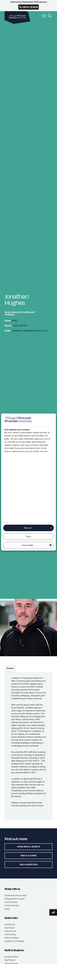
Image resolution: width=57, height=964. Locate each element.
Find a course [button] (28, 855)
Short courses (11, 902)
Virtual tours (10, 931)
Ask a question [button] (28, 864)
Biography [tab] (10, 668)
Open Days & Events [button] (28, 846)
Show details (27, 545)
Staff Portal (10, 960)
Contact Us (10, 924)
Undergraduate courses (15, 895)
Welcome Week (12, 937)
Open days (10, 927)
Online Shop (10, 934)
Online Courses (12, 905)
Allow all (27, 528)
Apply (7, 908)
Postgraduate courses (15, 898)
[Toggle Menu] (43, 17)
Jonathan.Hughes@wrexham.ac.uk (26, 330)
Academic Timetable (14, 941)
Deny (28, 536)
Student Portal (11, 956)
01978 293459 (16, 325)
